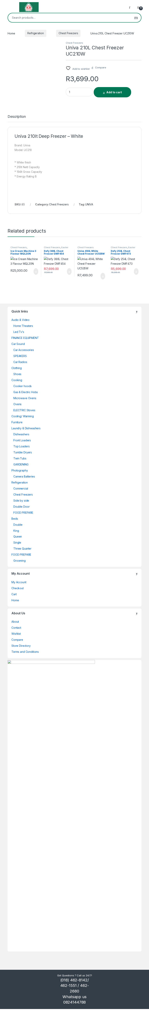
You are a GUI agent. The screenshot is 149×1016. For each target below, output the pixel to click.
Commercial (20, 488)
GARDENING (21, 464)
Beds (14, 518)
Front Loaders (22, 440)
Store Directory (21, 645)
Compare (17, 639)
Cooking (16, 380)
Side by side (21, 500)
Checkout (17, 588)
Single (17, 542)
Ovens (17, 404)
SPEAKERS (20, 356)
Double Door (21, 506)
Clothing (16, 368)
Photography (19, 470)
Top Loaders (21, 446)
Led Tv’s (18, 331)
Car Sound (18, 344)
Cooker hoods (22, 386)
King (16, 530)
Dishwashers (21, 434)
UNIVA (89, 204)
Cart (13, 594)
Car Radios (20, 362)
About (15, 621)
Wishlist (16, 633)
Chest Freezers (68, 33)
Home (11, 33)
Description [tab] (17, 117)
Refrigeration (35, 33)
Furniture (17, 422)
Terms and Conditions (25, 651)
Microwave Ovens (24, 398)
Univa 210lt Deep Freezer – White (49, 136)
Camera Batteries (24, 476)
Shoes (17, 374)
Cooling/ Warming (22, 416)
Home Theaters (23, 325)
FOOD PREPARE (23, 512)
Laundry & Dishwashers (26, 428)
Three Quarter (22, 548)
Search (136, 17)
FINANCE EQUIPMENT (25, 338)
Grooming (19, 560)
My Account (18, 582)
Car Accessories (23, 350)
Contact (16, 627)
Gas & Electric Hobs (25, 392)
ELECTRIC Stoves (24, 410)
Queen (17, 536)
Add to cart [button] (35, 271)
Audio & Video (20, 319)
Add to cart (114, 92)
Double (18, 524)
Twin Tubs (19, 458)
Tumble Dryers (22, 452)
